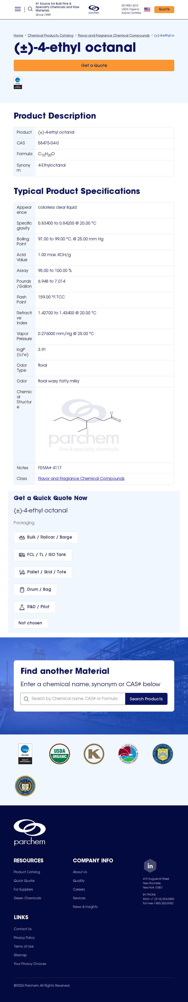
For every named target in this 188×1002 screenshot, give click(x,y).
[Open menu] (18, 9)
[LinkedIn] (150, 866)
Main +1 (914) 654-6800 (158, 899)
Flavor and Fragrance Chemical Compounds (81, 479)
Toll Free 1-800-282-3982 (158, 903)
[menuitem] (27, 872)
